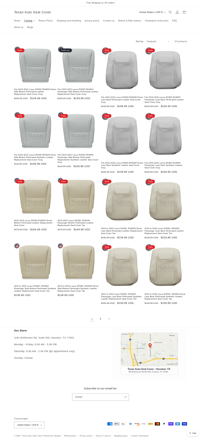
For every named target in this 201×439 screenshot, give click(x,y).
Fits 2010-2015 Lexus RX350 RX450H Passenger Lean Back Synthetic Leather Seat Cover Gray (163, 165)
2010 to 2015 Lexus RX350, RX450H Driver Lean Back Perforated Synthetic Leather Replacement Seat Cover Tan (165, 296)
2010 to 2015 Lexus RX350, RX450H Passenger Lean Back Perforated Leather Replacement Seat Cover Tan (164, 230)
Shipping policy (121, 436)
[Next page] (109, 318)
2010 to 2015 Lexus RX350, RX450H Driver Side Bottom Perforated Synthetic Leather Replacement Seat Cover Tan (78, 288)
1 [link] (92, 318)
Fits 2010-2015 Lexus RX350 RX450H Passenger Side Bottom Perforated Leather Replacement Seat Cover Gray (78, 91)
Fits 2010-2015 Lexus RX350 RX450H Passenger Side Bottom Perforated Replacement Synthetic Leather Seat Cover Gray (78, 158)
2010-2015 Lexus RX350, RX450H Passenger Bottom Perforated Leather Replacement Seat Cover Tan (76, 223)
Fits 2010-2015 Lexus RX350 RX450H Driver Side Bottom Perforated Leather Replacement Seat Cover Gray (35, 91)
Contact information (140, 436)
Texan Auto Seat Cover (32, 436)
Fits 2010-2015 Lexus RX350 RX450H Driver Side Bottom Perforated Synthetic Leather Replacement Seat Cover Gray (35, 157)
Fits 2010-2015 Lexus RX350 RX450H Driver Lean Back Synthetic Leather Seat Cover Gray (122, 165)
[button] (29, 20)
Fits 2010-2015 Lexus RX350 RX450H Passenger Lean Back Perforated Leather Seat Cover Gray (164, 99)
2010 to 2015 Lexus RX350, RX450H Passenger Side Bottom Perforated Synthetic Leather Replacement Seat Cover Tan (35, 288)
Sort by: (140, 41)
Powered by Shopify (52, 436)
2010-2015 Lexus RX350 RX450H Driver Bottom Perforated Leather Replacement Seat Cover (33, 223)
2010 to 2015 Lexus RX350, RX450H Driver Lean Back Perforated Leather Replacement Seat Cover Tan (122, 230)
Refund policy (70, 436)
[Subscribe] (125, 397)
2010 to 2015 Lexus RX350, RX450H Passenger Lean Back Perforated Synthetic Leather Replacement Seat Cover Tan (121, 296)
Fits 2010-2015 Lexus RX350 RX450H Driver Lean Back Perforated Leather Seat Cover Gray (122, 99)
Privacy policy (86, 436)
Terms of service (103, 436)
